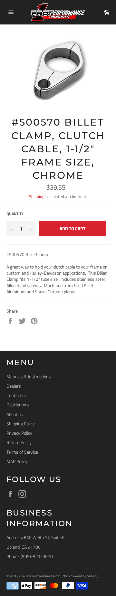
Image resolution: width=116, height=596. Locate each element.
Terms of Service (22, 452)
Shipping (36, 196)
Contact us (16, 395)
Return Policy (19, 442)
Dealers (13, 386)
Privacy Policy (19, 433)
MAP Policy (16, 461)
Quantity (15, 214)
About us (14, 414)
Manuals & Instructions (28, 376)
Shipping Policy (20, 423)
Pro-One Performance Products (42, 576)
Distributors (17, 404)
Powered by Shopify (83, 576)
